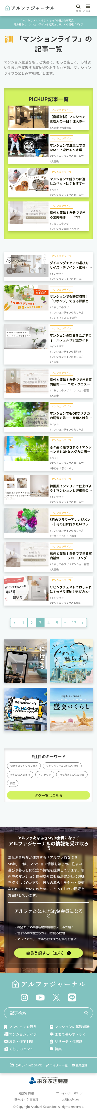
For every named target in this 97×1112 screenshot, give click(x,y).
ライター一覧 (58, 1065)
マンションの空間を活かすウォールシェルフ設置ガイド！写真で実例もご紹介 (71, 340)
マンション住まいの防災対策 (62, 766)
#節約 (73, 317)
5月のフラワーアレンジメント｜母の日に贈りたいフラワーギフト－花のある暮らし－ (71, 524)
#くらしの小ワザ (59, 223)
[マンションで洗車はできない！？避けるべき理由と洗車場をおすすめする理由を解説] (28, 155)
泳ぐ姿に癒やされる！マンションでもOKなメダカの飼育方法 (71, 451)
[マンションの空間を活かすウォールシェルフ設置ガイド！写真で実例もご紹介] (26, 347)
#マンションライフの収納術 (65, 351)
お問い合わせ (71, 1099)
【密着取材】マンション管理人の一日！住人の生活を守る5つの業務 (67, 121)
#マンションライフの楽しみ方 (67, 156)
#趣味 (73, 536)
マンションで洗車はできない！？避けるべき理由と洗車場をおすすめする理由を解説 (67, 152)
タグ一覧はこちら (48, 795)
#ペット (54, 189)
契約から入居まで (20, 774)
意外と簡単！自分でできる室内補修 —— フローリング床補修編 (68, 217)
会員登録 (81, 1065)
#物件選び (65, 127)
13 (74, 622)
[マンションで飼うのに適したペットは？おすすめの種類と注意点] (28, 189)
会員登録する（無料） (46, 953)
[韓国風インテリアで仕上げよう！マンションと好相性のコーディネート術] (26, 498)
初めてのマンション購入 (24, 766)
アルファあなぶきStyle (37, 837)
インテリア (45, 774)
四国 (12, 783)
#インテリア (57, 273)
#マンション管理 (59, 229)
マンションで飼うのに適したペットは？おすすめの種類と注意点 (67, 183)
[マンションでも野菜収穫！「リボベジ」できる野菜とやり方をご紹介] (26, 308)
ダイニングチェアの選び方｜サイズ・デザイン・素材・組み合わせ (71, 267)
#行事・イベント (59, 536)
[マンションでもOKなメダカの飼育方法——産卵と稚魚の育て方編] (26, 425)
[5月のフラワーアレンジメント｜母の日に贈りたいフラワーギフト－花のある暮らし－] (26, 531)
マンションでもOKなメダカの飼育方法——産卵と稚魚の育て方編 (71, 418)
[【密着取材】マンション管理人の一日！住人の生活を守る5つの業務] (28, 126)
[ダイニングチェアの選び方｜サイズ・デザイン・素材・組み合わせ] (26, 275)
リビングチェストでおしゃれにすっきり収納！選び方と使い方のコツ (71, 591)
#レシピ (54, 317)
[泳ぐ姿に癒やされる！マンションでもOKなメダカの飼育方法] (26, 459)
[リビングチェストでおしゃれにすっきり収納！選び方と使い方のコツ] (26, 599)
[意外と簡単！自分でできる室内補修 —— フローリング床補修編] (28, 222)
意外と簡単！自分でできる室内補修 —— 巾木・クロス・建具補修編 (71, 384)
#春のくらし (67, 468)
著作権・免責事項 (26, 1099)
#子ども (64, 317)
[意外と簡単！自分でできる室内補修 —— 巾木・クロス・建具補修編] (26, 391)
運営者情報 (26, 1093)
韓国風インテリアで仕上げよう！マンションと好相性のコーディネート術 (71, 490)
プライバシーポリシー (71, 1093)
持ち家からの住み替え (71, 774)
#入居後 (54, 127)
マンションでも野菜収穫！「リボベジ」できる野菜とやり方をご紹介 (71, 301)
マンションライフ (61, 110)
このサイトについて (28, 1065)
